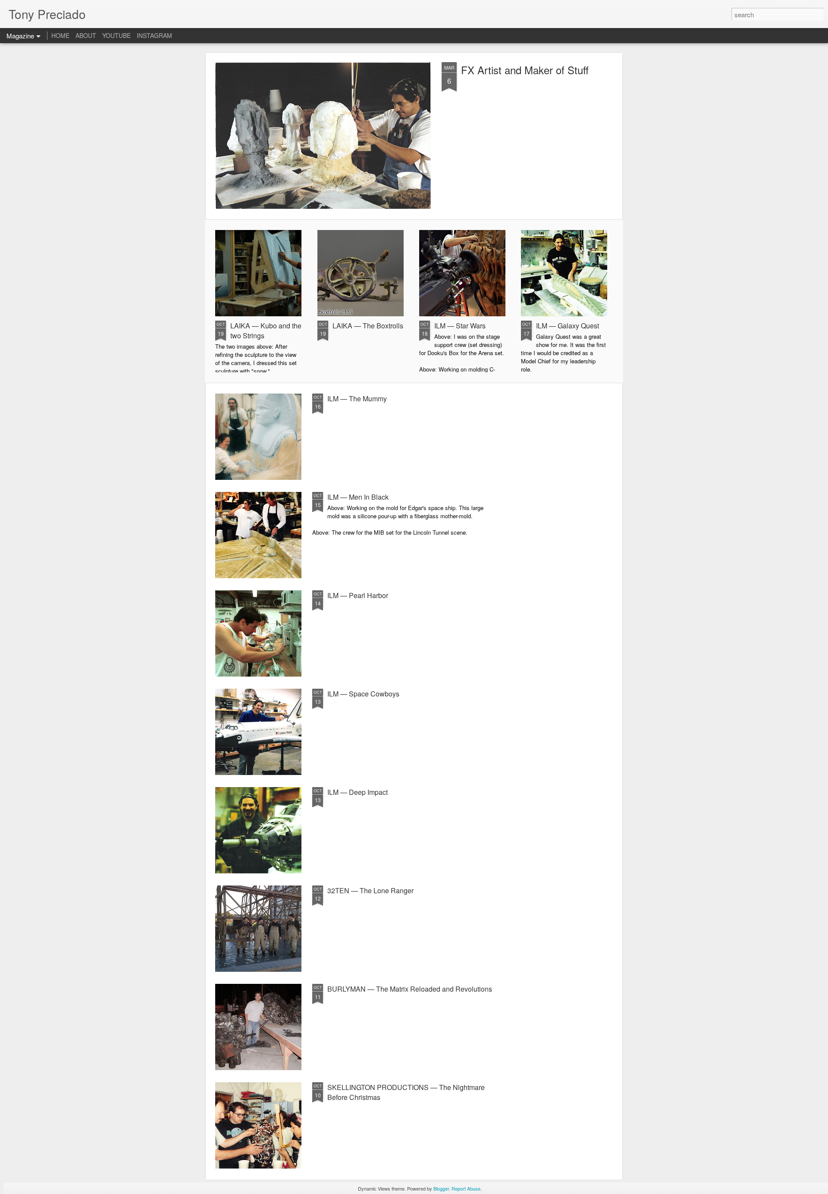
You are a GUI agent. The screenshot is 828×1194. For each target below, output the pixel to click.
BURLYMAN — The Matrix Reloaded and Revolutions (409, 989)
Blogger (441, 1188)
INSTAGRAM (154, 35)
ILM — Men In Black (358, 497)
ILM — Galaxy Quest (567, 326)
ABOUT (85, 35)
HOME (60, 35)
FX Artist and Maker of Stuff (525, 69)
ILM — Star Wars (460, 326)
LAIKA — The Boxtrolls (367, 326)
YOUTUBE (116, 35)
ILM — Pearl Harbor (357, 595)
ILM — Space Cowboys (363, 694)
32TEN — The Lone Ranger (370, 890)
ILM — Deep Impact (357, 792)
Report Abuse (466, 1188)
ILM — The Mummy (357, 398)
